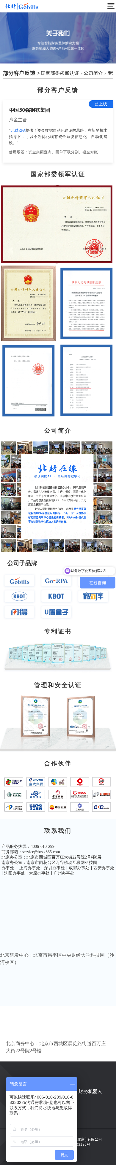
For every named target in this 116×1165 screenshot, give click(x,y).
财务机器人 (90, 1091)
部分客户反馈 (19, 73)
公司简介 (93, 73)
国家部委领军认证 (60, 73)
